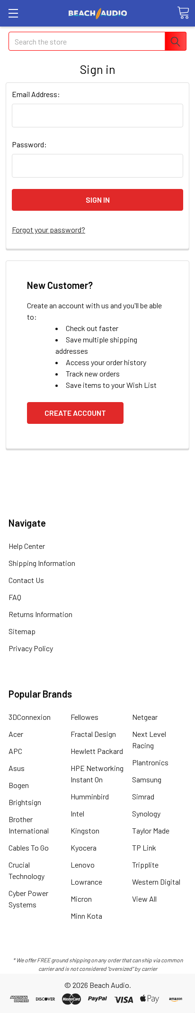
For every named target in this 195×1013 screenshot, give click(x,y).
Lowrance (86, 881)
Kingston (85, 830)
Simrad (143, 796)
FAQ (15, 596)
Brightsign (25, 802)
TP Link (144, 847)
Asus (17, 767)
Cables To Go (29, 847)
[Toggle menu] (13, 13)
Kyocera (84, 847)
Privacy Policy (31, 648)
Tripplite (145, 864)
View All (144, 898)
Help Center (27, 545)
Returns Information (40, 614)
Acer (16, 733)
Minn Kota (86, 915)
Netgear (145, 716)
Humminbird (90, 796)
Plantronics (150, 762)
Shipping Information (42, 562)
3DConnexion (30, 716)
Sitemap (22, 631)
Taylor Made (150, 830)
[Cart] (183, 13)
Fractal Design (93, 733)
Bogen (19, 784)
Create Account (75, 412)
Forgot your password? (48, 229)
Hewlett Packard (97, 750)
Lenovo (83, 864)
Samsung (146, 779)
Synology (146, 813)
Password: (29, 144)
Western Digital (156, 881)
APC (15, 750)
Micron (81, 898)
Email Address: (36, 94)
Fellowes (84, 716)
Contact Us (26, 579)
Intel (77, 813)
